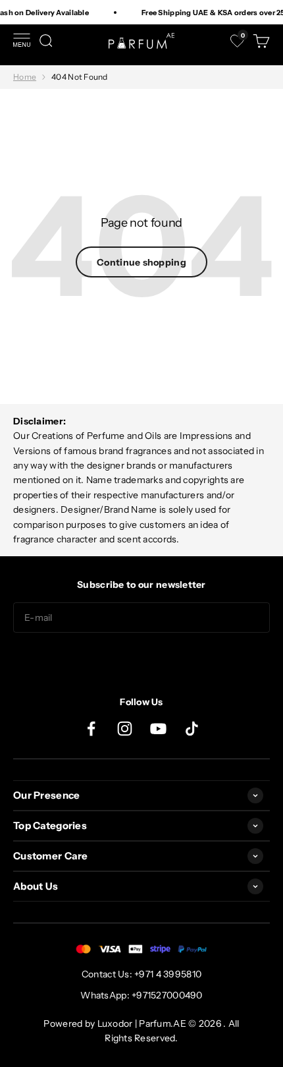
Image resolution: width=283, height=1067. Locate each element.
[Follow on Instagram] (125, 728)
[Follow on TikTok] (192, 728)
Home (24, 77)
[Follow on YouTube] (158, 728)
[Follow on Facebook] (91, 728)
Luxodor (115, 1023)
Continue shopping (141, 262)
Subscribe (141, 659)
